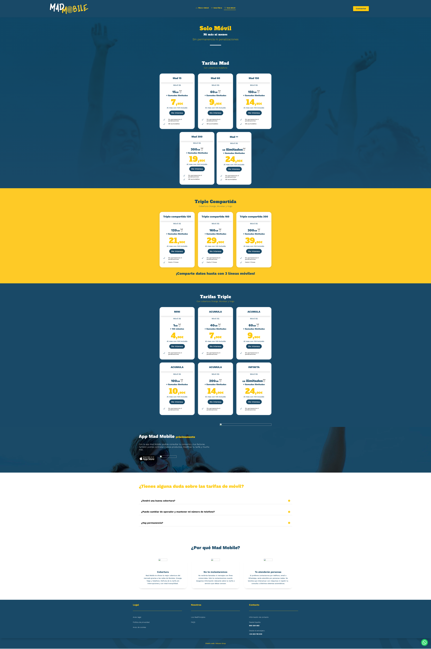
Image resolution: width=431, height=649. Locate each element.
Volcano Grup (220, 643)
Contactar (361, 8)
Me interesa (177, 113)
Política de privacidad (141, 622)
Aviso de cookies (139, 627)
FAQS (193, 622)
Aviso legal (137, 617)
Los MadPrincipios (198, 617)
